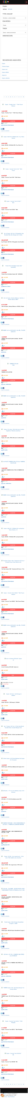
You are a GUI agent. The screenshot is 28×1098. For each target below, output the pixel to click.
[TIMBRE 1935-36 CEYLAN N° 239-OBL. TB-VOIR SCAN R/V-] (13, 625)
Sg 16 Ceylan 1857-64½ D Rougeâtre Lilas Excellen (12, 242)
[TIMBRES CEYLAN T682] (13, 364)
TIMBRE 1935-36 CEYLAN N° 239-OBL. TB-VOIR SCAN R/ (11, 634)
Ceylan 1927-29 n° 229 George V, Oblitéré (10, 702)
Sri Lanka (5, 450)
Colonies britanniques (8, 125)
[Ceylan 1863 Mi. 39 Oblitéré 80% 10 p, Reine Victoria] (13, 137)
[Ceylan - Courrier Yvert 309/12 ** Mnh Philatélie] (13, 1021)
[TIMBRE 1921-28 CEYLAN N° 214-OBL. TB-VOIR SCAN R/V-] (13, 396)
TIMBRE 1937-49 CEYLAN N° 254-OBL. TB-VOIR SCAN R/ (11, 339)
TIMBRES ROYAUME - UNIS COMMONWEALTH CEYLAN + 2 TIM (11, 832)
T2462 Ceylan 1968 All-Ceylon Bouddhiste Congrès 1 (13, 930)
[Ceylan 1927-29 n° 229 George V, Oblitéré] (13, 694)
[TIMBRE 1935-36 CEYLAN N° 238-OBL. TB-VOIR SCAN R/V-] (13, 495)
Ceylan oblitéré (5, 72)
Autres (4, 352)
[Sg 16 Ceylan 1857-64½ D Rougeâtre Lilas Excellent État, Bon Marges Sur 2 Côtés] (13, 234)
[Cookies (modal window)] (2, 1095)
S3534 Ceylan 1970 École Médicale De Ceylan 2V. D (12, 766)
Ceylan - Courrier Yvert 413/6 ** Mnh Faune (10, 177)
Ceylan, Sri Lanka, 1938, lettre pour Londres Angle (12, 437)
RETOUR (10, 9)
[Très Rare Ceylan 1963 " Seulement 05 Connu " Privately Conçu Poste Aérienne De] (13, 561)
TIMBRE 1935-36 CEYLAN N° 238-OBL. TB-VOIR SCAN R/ (11, 504)
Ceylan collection (6, 78)
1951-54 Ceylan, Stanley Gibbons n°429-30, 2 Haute (12, 306)
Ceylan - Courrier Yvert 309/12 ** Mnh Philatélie (11, 1029)
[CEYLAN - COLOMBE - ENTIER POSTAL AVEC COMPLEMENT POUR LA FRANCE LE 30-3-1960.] (13, 889)
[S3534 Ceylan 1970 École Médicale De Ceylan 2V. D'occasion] (13, 759)
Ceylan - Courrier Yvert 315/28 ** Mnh (9, 209)
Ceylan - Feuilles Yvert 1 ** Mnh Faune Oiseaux (11, 112)
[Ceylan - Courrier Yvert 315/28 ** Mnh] (13, 202)
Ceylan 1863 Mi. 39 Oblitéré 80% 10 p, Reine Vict (12, 145)
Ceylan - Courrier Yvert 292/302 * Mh (9, 1061)
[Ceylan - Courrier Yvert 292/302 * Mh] (13, 1054)
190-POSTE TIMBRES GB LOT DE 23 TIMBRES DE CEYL (12, 470)
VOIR (13, 675)
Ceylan (3, 63)
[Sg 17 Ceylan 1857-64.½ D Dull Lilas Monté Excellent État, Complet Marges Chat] (13, 727)
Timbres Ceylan (5, 66)
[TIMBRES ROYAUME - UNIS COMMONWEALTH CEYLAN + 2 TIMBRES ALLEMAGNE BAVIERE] (13, 823)
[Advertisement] (14, 48)
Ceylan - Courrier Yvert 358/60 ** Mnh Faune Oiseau (12, 601)
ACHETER (12, 121)
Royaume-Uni (6, 844)
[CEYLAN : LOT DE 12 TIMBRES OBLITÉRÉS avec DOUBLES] (13, 955)
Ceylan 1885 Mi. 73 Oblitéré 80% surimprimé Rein (12, 536)
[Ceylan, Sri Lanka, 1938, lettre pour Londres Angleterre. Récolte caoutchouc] (13, 430)
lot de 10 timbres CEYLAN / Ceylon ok (9, 667)
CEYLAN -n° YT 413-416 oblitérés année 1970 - (11, 799)
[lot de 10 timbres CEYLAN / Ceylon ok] (13, 659)
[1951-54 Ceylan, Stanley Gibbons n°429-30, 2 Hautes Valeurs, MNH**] (13, 298)
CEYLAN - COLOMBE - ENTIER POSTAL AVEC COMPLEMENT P (11, 897)
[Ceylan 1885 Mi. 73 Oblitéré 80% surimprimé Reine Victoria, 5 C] (13, 529)
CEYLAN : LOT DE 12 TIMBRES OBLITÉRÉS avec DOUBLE (12, 963)
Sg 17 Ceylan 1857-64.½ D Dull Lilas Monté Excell (12, 734)
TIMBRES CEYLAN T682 (6, 372)
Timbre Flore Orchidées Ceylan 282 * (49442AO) (11, 274)
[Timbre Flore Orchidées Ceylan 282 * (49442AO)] (13, 266)
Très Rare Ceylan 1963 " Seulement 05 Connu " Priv (12, 569)
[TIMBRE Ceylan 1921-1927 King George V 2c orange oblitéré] (13, 988)
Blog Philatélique (11, 1096)
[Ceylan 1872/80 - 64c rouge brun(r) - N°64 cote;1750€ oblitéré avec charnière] (13, 857)
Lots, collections (7, 384)
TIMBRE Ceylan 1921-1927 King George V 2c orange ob (12, 996)
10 (23, 1084)
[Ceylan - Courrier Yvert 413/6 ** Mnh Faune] (13, 169)
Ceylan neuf (4, 69)
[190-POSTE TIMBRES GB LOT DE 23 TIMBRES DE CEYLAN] (13, 462)
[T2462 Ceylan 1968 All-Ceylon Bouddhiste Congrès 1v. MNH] (13, 922)
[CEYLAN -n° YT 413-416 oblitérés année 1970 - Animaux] (13, 791)
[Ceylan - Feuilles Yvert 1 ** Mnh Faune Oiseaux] (13, 105)
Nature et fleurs (6, 286)
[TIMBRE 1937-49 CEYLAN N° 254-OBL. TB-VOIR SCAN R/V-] (13, 331)
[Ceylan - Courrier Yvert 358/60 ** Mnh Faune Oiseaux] (13, 593)
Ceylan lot (4, 75)
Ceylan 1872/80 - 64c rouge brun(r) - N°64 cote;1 (11, 864)
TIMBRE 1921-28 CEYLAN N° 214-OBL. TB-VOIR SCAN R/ (11, 405)
